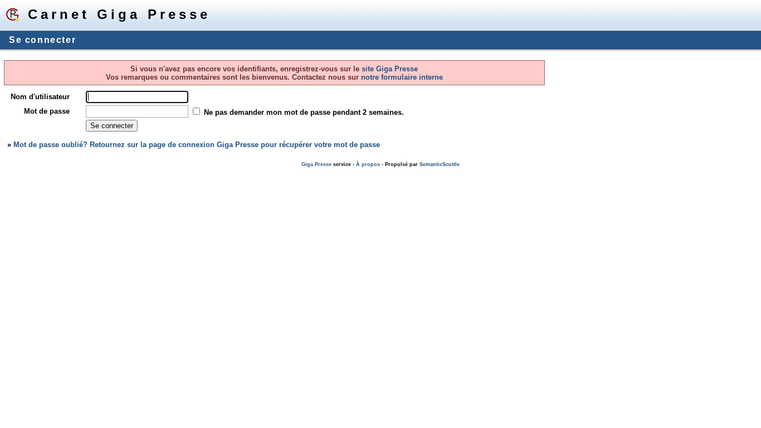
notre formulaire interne (401, 77)
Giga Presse (316, 164)
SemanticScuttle (439, 164)
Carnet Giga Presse (119, 14)
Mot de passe (47, 111)
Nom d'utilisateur (40, 97)
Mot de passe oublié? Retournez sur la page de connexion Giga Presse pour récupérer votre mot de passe (196, 144)
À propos (368, 164)
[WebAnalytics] (22, 172)
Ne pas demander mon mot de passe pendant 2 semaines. (304, 112)
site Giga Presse (390, 69)
